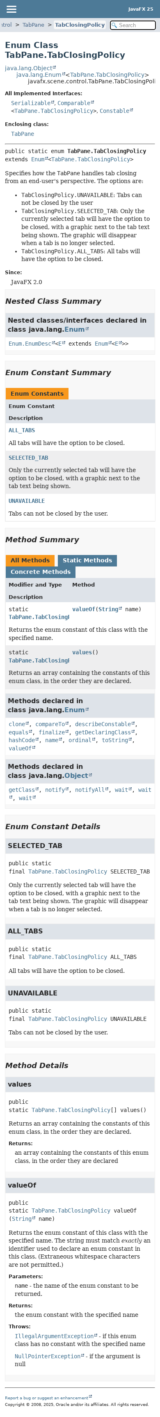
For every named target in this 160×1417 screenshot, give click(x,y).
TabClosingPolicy (80, 25)
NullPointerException (47, 1356)
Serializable (30, 103)
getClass (22, 789)
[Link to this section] (107, 301)
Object (76, 776)
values (82, 652)
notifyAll (90, 789)
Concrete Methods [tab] (41, 572)
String (108, 609)
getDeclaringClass (103, 732)
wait (121, 789)
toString (115, 740)
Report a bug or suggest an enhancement (46, 1398)
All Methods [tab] (30, 560)
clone (17, 724)
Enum (37, 159)
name (51, 740)
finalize (52, 732)
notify (55, 789)
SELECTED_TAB (28, 457)
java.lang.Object (28, 68)
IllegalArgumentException (54, 1336)
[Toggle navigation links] (11, 9)
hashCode (22, 740)
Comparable (73, 103)
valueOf (83, 609)
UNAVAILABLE (27, 501)
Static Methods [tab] (87, 560)
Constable (114, 111)
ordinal (80, 740)
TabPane (33, 25)
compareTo (50, 724)
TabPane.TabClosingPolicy (107, 74)
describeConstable (103, 724)
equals (18, 732)
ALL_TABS (22, 430)
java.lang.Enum (39, 74)
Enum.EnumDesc (30, 343)
